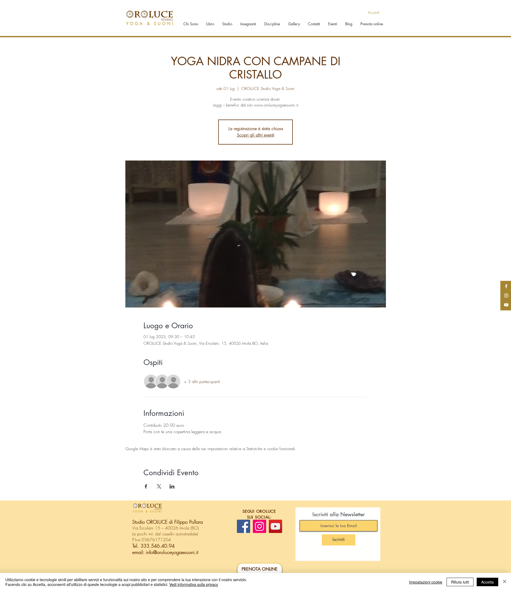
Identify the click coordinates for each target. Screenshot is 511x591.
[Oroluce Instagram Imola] (506, 295)
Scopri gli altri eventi (255, 135)
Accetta (487, 582)
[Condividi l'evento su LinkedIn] (172, 486)
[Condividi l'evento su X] (159, 486)
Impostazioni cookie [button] (425, 582)
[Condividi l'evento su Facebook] (146, 486)
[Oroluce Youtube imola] (506, 304)
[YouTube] (275, 526)
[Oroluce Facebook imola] (506, 286)
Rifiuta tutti (460, 582)
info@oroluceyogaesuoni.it (172, 552)
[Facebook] (243, 526)
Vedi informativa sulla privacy (193, 584)
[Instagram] (259, 526)
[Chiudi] (504, 582)
